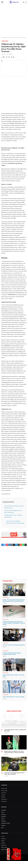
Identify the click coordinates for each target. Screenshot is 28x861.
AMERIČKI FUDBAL (5, 823)
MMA (2, 827)
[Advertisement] (14, 21)
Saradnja (3, 843)
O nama (2, 836)
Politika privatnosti (5, 849)
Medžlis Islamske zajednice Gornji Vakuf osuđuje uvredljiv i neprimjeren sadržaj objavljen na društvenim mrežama (14, 623)
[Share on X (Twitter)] (9, 57)
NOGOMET (3, 810)
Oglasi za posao (4, 790)
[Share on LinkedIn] (13, 57)
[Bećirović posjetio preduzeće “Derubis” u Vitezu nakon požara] (14, 665)
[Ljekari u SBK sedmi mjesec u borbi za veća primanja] (14, 686)
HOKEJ (2, 819)
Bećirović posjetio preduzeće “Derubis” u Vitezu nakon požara (13, 675)
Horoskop (3, 797)
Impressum (3, 838)
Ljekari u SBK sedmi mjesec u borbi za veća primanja (13, 696)
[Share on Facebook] (7, 57)
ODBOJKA (3, 821)
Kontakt (2, 840)
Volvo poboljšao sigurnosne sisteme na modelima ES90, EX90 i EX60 (15, 730)
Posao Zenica (3, 801)
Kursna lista (3, 792)
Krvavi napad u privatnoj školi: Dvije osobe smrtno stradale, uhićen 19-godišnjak (14, 773)
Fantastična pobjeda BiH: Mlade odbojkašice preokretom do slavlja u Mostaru (12, 653)
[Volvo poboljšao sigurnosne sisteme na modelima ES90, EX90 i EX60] (14, 721)
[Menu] (2, 2)
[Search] (24, 2)
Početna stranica (4, 37)
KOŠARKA (3, 814)
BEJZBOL (3, 825)
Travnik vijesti (4, 41)
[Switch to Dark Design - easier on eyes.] (26, 2)
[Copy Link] (11, 57)
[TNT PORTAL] (14, 2)
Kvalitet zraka (4, 799)
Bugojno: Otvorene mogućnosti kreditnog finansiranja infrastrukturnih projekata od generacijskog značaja (13, 600)
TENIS (2, 812)
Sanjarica (3, 795)
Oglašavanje (3, 845)
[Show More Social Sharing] (16, 57)
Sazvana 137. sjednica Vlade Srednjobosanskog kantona (14, 645)
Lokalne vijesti (4, 788)
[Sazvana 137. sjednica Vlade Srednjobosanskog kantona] (14, 635)
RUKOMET (3, 816)
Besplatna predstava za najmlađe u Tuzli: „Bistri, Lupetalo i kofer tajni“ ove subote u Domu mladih (14, 751)
